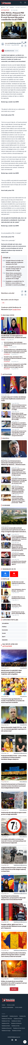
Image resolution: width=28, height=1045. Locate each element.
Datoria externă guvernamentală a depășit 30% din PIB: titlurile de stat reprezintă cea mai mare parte (19, 547)
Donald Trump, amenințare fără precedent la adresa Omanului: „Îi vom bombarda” (15, 358)
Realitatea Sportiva (14, 1016)
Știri (7, 7)
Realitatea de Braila (6, 1025)
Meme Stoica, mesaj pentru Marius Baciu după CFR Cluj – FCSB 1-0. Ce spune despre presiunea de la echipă (14, 275)
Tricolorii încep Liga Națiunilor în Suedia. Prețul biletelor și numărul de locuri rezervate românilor (12, 700)
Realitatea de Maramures (18, 43)
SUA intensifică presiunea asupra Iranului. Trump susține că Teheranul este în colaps (15, 268)
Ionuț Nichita (23, 668)
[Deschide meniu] (25, 3)
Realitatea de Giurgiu (6, 1030)
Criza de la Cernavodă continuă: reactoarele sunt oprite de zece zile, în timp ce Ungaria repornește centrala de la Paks (13, 530)
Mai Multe (14, 989)
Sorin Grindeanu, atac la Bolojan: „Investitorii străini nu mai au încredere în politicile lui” (15, 344)
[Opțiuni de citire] (25, 1041)
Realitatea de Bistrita (18, 1018)
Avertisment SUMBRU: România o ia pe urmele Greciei (18, 555)
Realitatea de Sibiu (15, 1025)
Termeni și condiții (11, 1005)
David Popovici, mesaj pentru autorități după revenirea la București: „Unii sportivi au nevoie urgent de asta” (15, 365)
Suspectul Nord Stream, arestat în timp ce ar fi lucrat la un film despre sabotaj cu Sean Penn (13, 869)
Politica (3, 339)
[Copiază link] (22, 42)
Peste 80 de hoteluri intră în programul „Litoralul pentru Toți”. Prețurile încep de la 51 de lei (19, 433)
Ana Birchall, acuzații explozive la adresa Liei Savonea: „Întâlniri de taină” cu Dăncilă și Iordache (14, 337)
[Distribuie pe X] (25, 45)
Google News (16, 309)
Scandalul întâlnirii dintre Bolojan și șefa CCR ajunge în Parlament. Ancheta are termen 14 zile (19, 481)
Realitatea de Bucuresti (6, 1028)
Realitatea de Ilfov (5, 1023)
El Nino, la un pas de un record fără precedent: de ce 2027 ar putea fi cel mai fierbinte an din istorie (14, 983)
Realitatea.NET (5, 1016)
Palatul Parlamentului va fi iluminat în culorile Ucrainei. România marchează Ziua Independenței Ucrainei (13, 786)
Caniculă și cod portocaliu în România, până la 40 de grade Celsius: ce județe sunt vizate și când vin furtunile (13, 954)
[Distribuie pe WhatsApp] (22, 45)
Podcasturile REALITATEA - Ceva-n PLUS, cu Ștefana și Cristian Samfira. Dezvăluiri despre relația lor (14, 757)
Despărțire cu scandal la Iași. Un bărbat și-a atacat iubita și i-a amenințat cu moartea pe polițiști (15, 283)
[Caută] (20, 3)
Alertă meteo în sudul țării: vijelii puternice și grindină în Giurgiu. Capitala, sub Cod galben (11, 672)
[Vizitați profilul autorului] (2, 44)
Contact (3, 1005)
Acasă (4, 7)
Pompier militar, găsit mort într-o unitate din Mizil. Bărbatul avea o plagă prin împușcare (13, 926)
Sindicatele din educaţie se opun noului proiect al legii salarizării (13, 813)
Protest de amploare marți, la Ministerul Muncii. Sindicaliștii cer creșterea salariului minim (19, 538)
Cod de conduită (18, 1007)
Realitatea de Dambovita (16, 1023)
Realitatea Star (22, 1016)
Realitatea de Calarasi (16, 1021)
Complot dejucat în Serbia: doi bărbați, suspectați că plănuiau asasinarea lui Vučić (14, 262)
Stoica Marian (23, 781)
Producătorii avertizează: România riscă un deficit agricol (19, 562)
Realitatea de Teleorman (7, 1018)
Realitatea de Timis (6, 1021)
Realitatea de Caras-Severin (19, 1028)
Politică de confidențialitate (7, 1007)
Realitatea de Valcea (16, 1030)
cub (3, 302)
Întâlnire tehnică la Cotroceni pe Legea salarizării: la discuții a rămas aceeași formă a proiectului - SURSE (18, 499)
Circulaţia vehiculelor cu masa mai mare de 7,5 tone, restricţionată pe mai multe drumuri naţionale (13, 841)
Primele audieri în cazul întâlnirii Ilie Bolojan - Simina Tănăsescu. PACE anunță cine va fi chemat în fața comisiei (19, 472)
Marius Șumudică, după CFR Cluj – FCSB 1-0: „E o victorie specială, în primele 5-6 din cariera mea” (13, 729)
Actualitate (12, 7)
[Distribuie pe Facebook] (25, 42)
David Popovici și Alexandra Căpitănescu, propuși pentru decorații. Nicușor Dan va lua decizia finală (13, 897)
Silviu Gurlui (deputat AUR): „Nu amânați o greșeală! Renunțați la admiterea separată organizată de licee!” (18, 490)
